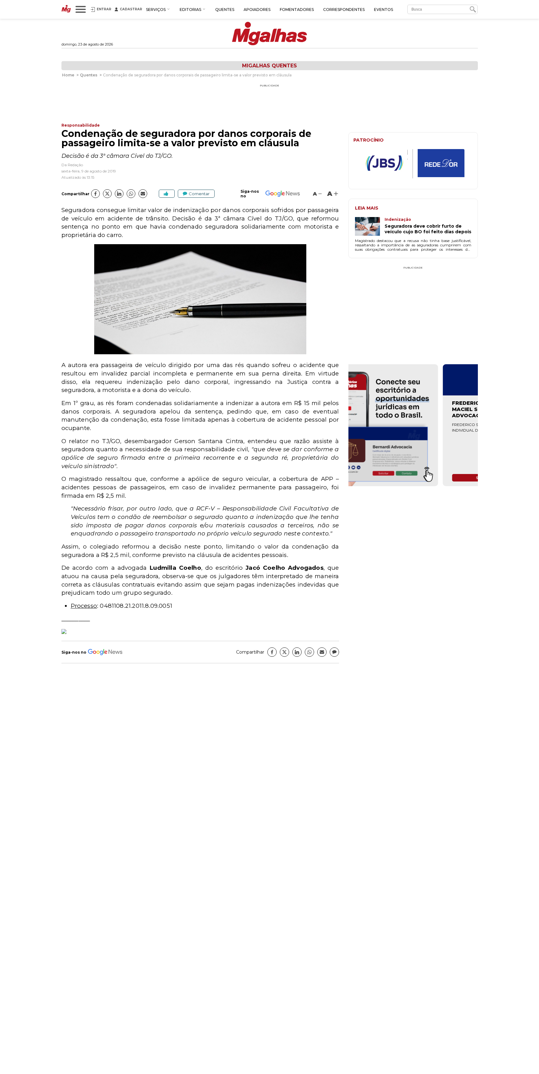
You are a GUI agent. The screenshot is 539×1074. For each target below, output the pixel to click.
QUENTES (224, 9)
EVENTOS (383, 9)
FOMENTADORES (297, 9)
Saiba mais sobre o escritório (413, 478)
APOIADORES (257, 9)
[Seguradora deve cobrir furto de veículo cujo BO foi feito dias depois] (370, 227)
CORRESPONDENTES (344, 9)
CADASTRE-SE (454, 385)
